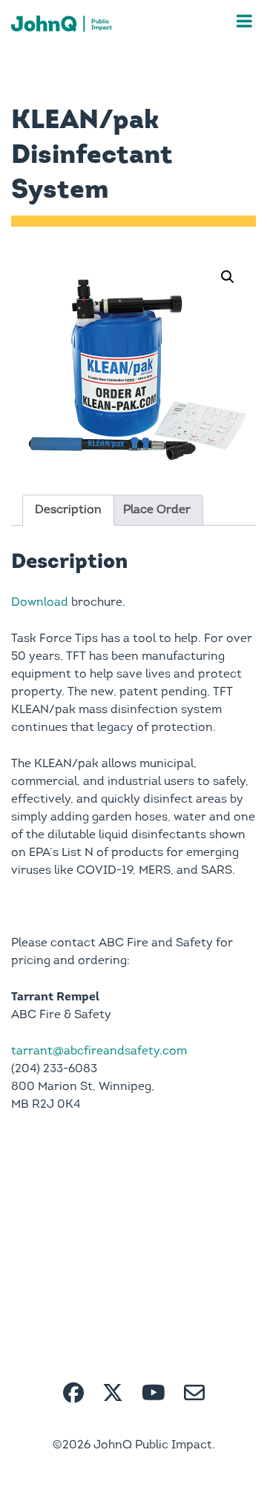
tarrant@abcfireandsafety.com (99, 1051)
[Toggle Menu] (244, 20)
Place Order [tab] (157, 510)
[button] (227, 277)
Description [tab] (68, 510)
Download (39, 603)
